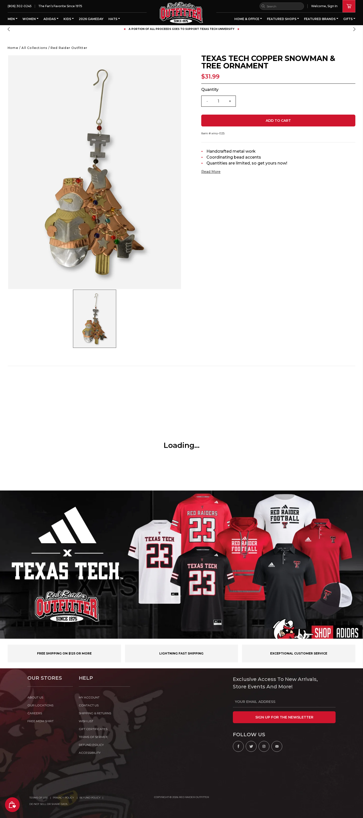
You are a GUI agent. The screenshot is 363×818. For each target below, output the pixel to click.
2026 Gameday (91, 19)
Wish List (86, 721)
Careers (34, 713)
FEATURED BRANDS (320, 19)
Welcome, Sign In (324, 6)
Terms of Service (93, 737)
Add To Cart (278, 120)
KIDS (67, 19)
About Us (35, 697)
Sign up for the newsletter (284, 717)
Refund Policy (90, 797)
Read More (211, 171)
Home (13, 48)
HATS (113, 19)
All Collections (34, 48)
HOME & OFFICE (247, 19)
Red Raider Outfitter (69, 48)
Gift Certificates (93, 729)
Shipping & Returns (95, 713)
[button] (9, 29)
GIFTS (348, 19)
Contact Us (89, 705)
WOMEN (29, 19)
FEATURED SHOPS (282, 19)
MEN (12, 19)
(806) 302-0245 (20, 6)
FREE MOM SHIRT (40, 721)
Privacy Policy (64, 797)
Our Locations (40, 705)
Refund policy (91, 745)
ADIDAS (50, 19)
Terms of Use (38, 797)
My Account (89, 697)
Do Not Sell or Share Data (48, 804)
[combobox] (282, 6)
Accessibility (90, 753)
